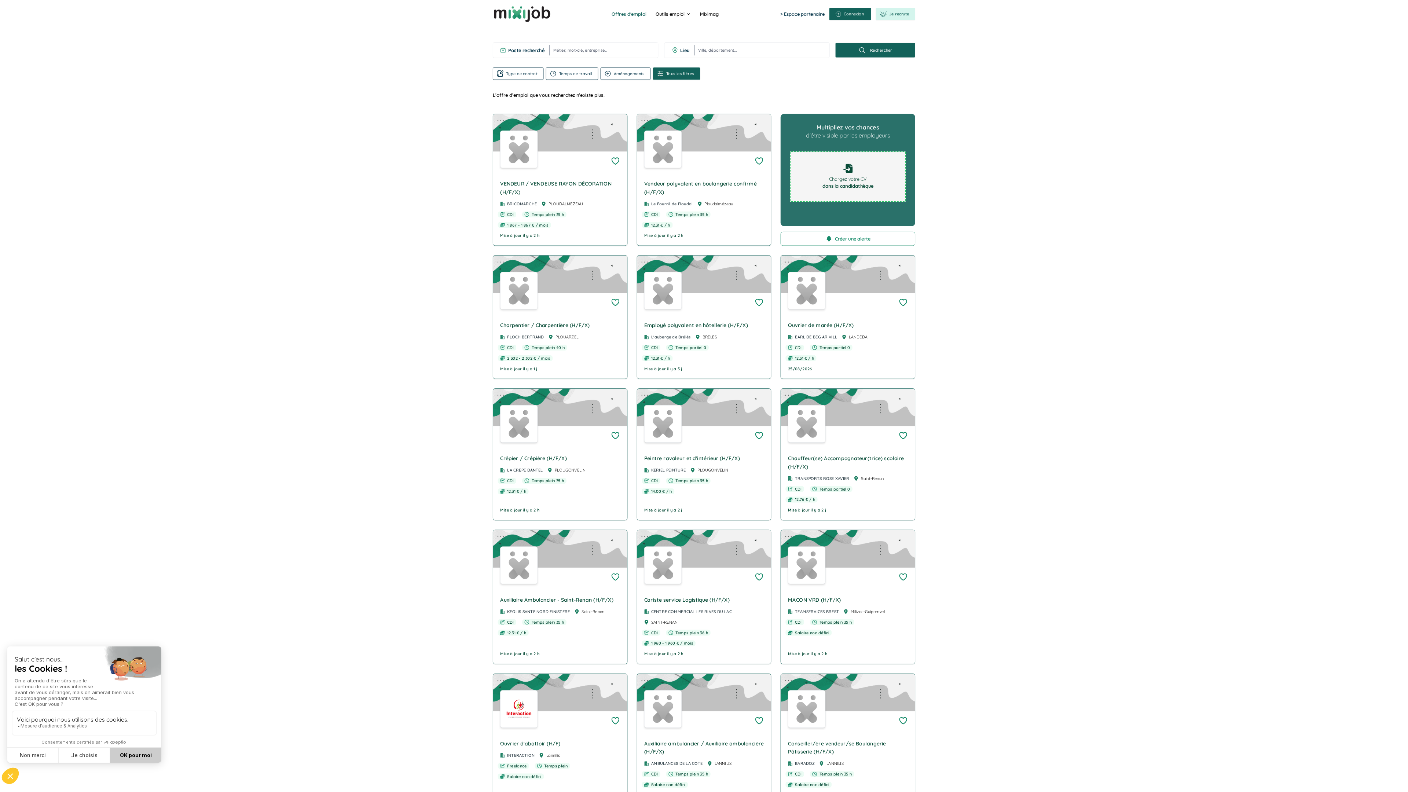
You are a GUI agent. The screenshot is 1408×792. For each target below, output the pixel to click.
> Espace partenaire (802, 14)
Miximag (709, 14)
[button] (560, 180)
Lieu (684, 50)
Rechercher (881, 50)
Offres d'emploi (629, 14)
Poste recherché (526, 50)
